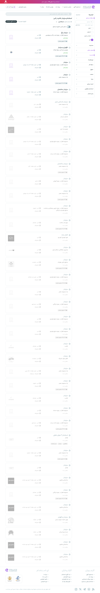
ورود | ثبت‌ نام (10, 7)
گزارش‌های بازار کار (66, 581)
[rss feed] (93, 589)
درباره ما (45, 574)
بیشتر (42, 7)
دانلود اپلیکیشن (43, 579)
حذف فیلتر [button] (78, 25)
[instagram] (76, 589)
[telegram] (84, 589)
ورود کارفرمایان (66, 577)
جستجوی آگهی (77, 7)
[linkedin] (89, 589)
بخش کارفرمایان (22, 7)
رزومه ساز (58, 7)
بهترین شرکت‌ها (49, 7)
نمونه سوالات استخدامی (87, 579)
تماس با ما (44, 577)
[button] (84, 28)
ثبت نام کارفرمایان (66, 579)
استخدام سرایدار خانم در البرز (62, 18)
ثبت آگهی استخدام (10, 21)
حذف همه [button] (78, 15)
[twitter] (80, 589)
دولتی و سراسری (67, 7)
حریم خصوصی (44, 581)
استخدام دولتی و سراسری (87, 581)
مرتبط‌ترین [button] (61, 22)
